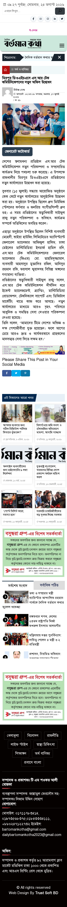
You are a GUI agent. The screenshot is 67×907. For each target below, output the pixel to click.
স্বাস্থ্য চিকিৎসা (45, 744)
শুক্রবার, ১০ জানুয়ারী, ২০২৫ (16, 522)
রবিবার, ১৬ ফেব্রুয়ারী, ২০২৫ (50, 484)
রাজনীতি (52, 735)
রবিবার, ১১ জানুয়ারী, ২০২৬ (50, 439)
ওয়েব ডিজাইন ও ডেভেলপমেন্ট (36, 382)
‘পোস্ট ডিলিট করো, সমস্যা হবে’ (13, 513)
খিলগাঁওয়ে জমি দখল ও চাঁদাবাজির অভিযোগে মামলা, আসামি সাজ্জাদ (49, 429)
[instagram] (48, 19)
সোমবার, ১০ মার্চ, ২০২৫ (15, 480)
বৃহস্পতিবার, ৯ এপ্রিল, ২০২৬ (17, 439)
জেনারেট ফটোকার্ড (17, 151)
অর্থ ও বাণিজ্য (21, 69)
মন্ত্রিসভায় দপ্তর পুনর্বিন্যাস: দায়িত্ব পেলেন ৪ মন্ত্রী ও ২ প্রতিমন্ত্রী (45, 640)
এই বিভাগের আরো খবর (19, 398)
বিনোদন (32, 735)
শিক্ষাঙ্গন (20, 753)
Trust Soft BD (46, 893)
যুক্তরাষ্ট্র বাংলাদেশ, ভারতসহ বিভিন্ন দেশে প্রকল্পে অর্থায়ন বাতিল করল (48, 472)
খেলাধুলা (13, 735)
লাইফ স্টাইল (19, 744)
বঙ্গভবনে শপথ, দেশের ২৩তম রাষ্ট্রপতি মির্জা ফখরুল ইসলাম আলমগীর (45, 621)
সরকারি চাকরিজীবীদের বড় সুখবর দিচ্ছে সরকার (49, 513)
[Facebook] (6, 373)
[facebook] (33, 19)
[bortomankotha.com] (22, 43)
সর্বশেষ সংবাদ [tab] (17, 586)
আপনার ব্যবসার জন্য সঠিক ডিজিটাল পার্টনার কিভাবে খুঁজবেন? (15, 429)
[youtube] (40, 19)
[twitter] (62, 19)
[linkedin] (55, 19)
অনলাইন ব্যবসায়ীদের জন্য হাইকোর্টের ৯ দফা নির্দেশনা (15, 470)
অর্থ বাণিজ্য (42, 753)
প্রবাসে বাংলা (32, 762)
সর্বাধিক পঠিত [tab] (49, 585)
